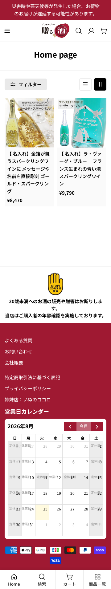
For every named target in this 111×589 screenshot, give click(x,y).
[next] (97, 426)
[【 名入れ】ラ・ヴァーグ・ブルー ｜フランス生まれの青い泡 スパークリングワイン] (81, 123)
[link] (55, 284)
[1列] (85, 84)
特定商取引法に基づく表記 (32, 377)
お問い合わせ (18, 351)
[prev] (70, 426)
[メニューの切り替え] (7, 31)
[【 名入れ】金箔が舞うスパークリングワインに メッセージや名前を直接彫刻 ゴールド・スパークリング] (29, 123)
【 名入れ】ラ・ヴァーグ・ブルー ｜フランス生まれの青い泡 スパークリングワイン (80, 168)
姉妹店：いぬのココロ (28, 399)
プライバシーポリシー (28, 388)
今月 (83, 426)
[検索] (78, 31)
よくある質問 (18, 340)
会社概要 (14, 362)
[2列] (100, 84)
